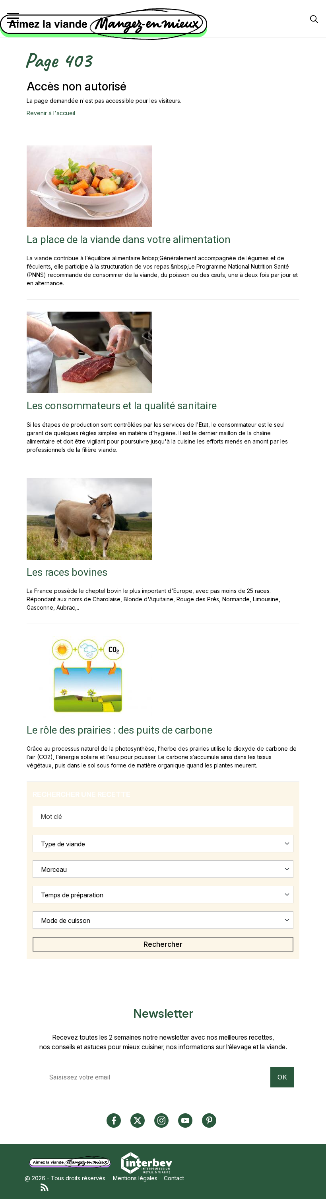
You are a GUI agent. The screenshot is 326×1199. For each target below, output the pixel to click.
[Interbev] (146, 1162)
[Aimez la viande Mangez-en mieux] (73, 1162)
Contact (174, 1178)
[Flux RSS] (171, 1186)
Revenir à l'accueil (51, 113)
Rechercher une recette (81, 794)
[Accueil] (161, 24)
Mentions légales (135, 1178)
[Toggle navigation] (13, 18)
